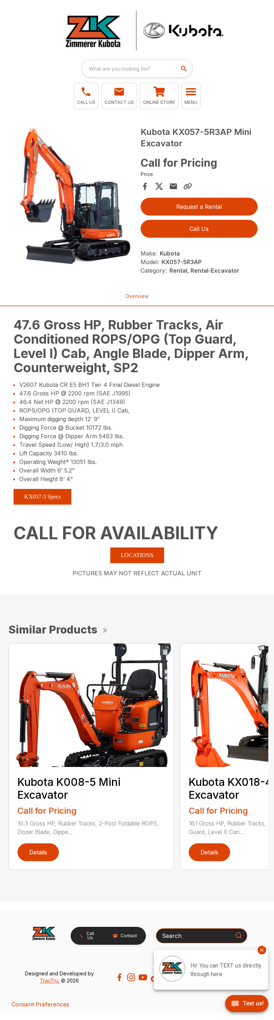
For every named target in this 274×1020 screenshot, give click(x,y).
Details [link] (38, 852)
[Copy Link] (187, 186)
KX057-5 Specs (42, 497)
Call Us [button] (199, 228)
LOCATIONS (137, 555)
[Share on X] (159, 186)
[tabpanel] (74, 198)
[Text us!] (246, 1004)
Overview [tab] (137, 296)
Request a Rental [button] (199, 206)
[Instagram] (131, 977)
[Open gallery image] (74, 197)
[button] (86, 96)
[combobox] (137, 68)
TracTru (49, 981)
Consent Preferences (40, 1004)
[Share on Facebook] (145, 186)
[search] (184, 68)
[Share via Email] (173, 186)
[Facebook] (119, 977)
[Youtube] (142, 977)
